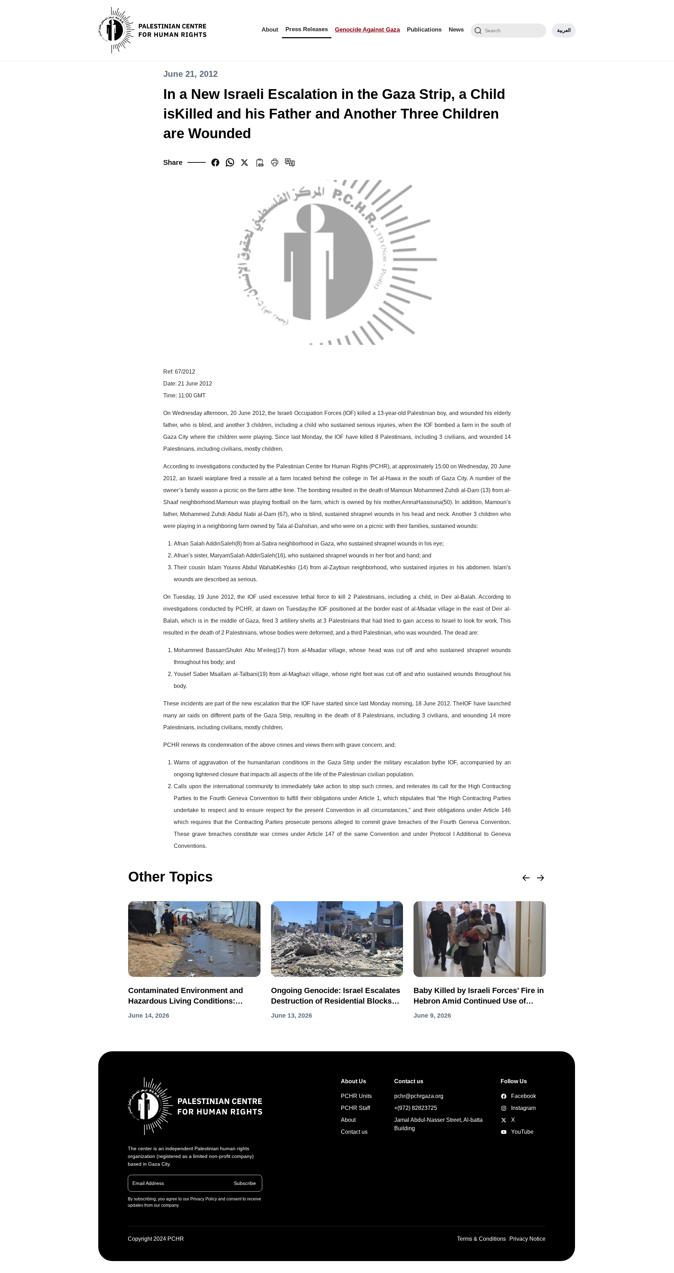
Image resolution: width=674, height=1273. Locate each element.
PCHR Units (356, 1096)
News (456, 29)
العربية (564, 30)
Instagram (511, 1108)
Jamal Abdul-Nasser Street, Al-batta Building (438, 1124)
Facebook (511, 1096)
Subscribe (245, 1183)
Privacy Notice (527, 1239)
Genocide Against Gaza (367, 29)
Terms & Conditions (481, 1239)
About (270, 29)
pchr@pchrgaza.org (418, 1096)
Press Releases (306, 29)
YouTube (511, 1132)
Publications (424, 29)
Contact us (354, 1132)
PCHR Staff (355, 1108)
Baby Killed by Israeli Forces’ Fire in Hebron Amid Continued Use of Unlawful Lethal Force (479, 996)
